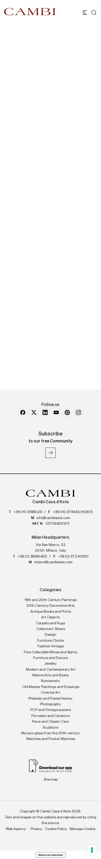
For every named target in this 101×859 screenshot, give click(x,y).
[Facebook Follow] (22, 412)
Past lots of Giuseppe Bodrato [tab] (51, 238)
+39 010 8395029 (27, 512)
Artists (26, 116)
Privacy (36, 829)
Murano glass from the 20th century (50, 733)
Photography (50, 704)
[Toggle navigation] (85, 12)
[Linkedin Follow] (45, 412)
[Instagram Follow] (78, 412)
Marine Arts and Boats (50, 675)
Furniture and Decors (50, 658)
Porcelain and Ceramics (50, 716)
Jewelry (50, 663)
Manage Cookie (82, 829)
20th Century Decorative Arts (50, 606)
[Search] (92, 12)
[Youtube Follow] (56, 412)
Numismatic (50, 681)
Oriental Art (50, 692)
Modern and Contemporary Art (50, 669)
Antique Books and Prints (50, 611)
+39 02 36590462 (32, 556)
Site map (50, 779)
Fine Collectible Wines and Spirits (50, 652)
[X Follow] (34, 412)
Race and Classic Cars (50, 721)
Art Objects (50, 617)
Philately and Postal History (50, 698)
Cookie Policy (56, 829)
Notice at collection (50, 854)
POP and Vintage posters (50, 710)
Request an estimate (39, 202)
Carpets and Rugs (50, 623)
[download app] (51, 765)
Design (50, 634)
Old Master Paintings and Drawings (50, 687)
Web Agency (16, 829)
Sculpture (50, 727)
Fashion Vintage (51, 646)
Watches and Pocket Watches (50, 739)
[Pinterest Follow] (67, 412)
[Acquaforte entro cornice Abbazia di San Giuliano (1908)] (50, 286)
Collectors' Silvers (50, 629)
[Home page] (30, 11)
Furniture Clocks (50, 640)
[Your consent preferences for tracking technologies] (92, 850)
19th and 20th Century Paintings (50, 600)
